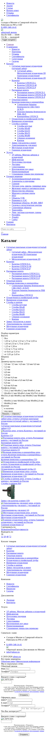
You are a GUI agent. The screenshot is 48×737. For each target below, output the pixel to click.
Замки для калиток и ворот (24, 143)
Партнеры (16, 52)
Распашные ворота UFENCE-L (31, 92)
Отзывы (10, 13)
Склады (15, 61)
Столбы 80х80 (23, 135)
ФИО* (4, 700)
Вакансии (10, 588)
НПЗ (14, 195)
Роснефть (16, 215)
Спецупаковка (18, 167)
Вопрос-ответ (12, 10)
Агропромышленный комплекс (26, 179)
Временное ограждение (22, 121)
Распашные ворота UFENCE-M (31, 95)
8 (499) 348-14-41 (9, 27)
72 (10, 536)
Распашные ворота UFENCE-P (31, 97)
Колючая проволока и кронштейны (28, 102)
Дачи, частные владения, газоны (26, 212)
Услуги (9, 152)
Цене (12, 529)
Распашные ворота (20, 90)
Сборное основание (26, 138)
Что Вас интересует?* (11, 711)
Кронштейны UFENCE (27, 116)
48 (7, 536)
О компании (12, 47)
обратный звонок (9, 32)
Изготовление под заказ (22, 169)
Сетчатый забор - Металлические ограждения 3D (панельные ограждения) (31, 73)
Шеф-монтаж (18, 159)
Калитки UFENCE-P (26, 87)
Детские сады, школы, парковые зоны (29, 186)
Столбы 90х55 (23, 133)
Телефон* (5, 671)
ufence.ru (17, 656)
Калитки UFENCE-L (26, 83)
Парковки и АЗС (19, 200)
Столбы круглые (24, 126)
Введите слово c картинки (13, 677)
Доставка (16, 164)
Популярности (21, 529)
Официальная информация (27, 661)
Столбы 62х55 (23, 131)
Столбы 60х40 (23, 128)
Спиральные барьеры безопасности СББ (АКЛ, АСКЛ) (28, 106)
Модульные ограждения (23, 147)
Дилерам (10, 600)
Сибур (14, 219)
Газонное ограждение (21, 150)
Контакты (10, 224)
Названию (5, 529)
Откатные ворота (19, 99)
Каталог (10, 64)
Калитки (16, 80)
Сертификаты (12, 15)
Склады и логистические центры (27, 205)
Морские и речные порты (23, 193)
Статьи (9, 8)
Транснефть (17, 210)
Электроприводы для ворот (24, 145)
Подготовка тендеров (21, 162)
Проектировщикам (20, 171)
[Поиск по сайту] (2, 232)
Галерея (9, 222)
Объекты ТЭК (18, 198)
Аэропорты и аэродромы (23, 181)
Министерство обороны (23, 191)
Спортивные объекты (21, 207)
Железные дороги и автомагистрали (28, 188)
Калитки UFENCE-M (27, 85)
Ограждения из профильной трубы (28, 119)
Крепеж (20, 140)
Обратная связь (8, 661)
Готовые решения (14, 176)
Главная (10, 44)
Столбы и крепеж (20, 123)
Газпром (15, 183)
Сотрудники (17, 59)
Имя (3, 669)
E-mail (4, 703)
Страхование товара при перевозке (28, 174)
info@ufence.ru (13, 652)
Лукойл (15, 217)
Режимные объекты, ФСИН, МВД (27, 203)
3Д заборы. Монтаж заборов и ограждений (25, 611)
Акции (9, 6)
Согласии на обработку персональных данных (29, 691)
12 (2, 536)
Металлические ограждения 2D (31, 78)
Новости (10, 3)
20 (5, 536)
